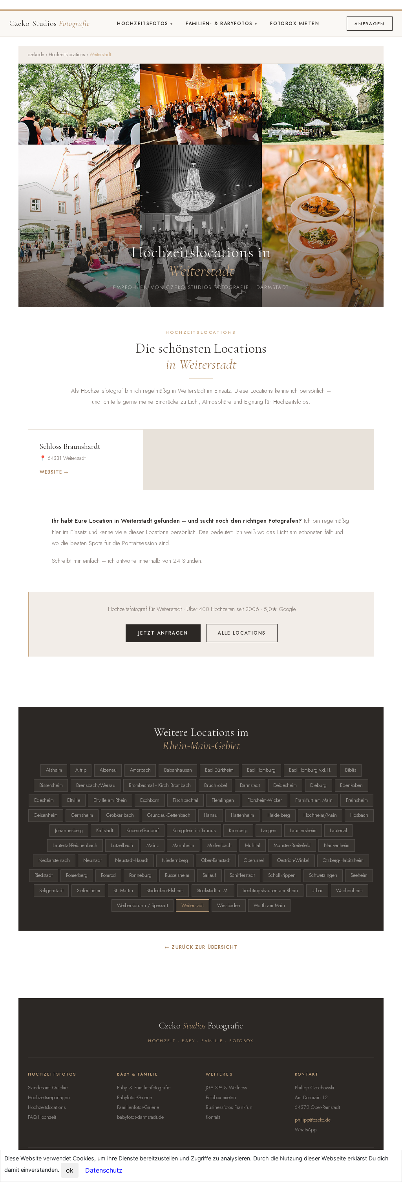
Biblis (350, 770)
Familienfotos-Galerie (138, 1107)
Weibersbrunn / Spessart (142, 905)
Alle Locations (242, 632)
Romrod (108, 875)
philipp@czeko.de (313, 1119)
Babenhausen (178, 770)
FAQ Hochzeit (42, 1117)
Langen (268, 830)
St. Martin (123, 890)
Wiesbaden (228, 905)
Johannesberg (69, 830)
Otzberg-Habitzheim (343, 860)
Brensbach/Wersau (95, 785)
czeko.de (36, 54)
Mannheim (183, 845)
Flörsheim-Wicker (264, 800)
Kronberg (238, 830)
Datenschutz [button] (103, 1170)
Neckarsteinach (54, 860)
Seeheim (359, 875)
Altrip (80, 770)
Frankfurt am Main (314, 800)
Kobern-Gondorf (142, 830)
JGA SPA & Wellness (226, 1087)
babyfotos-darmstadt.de (140, 1117)
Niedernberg (175, 860)
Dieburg (318, 785)
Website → (54, 472)
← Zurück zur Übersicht (201, 947)
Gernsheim (82, 815)
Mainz (152, 845)
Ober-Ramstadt (215, 860)
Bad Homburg (261, 770)
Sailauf (209, 875)
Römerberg (77, 875)
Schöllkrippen (282, 875)
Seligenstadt (51, 890)
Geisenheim (46, 815)
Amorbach (140, 770)
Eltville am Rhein (110, 800)
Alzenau (108, 770)
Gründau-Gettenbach (168, 815)
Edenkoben (351, 785)
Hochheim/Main (320, 815)
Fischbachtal (185, 800)
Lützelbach (122, 845)
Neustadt (92, 860)
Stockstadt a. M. (213, 890)
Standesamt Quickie (48, 1087)
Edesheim (44, 800)
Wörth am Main (269, 905)
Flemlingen (223, 800)
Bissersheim (51, 785)
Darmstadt (250, 785)
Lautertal (338, 830)
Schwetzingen (323, 875)
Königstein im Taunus (194, 830)
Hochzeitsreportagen (49, 1097)
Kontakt (213, 1117)
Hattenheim (242, 815)
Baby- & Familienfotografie (143, 1087)
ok (69, 1170)
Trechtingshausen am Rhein (270, 890)
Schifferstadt (242, 875)
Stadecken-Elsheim (165, 890)
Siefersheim (88, 890)
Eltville (73, 800)
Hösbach (359, 815)
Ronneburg (140, 875)
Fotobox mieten (294, 23)
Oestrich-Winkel (293, 860)
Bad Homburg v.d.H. (310, 770)
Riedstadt (44, 875)
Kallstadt (104, 830)
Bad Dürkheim (219, 770)
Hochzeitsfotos (143, 23)
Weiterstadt (192, 905)
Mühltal (252, 845)
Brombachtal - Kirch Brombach (160, 785)
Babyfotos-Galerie (134, 1097)
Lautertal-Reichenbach (75, 845)
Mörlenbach (219, 845)
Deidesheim (285, 785)
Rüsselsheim (177, 875)
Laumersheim (303, 830)
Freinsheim (357, 800)
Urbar (317, 890)
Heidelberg (278, 815)
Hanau (210, 815)
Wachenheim (349, 890)
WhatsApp (305, 1129)
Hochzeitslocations (67, 54)
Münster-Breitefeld (292, 845)
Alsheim (54, 770)
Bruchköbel (215, 785)
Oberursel (254, 860)
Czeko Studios (49, 23)
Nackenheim (336, 845)
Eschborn (149, 800)
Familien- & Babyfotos (220, 23)
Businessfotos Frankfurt (229, 1107)
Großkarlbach (120, 815)
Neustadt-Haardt (131, 860)
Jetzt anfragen (163, 632)
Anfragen (369, 23)
